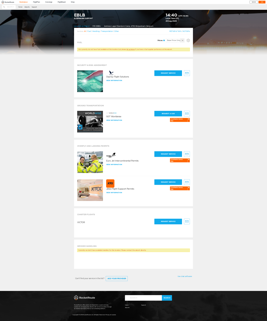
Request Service (168, 73)
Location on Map (81, 26)
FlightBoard (61, 2)
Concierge (48, 2)
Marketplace (23, 2)
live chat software (185, 276)
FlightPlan (36, 2)
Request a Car (168, 114)
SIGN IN (254, 2)
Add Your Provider (116, 278)
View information (114, 80)
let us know (131, 49)
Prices (160, 40)
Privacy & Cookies (110, 314)
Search (167, 298)
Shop (72, 2)
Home (20, 7)
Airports (27, 7)
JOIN (262, 2)
